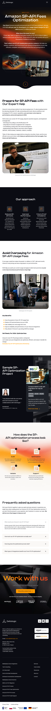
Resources (36, 670)
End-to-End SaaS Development (9, 673)
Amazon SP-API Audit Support (9, 695)
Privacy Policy (5, 704)
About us (36, 673)
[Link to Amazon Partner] (42, 630)
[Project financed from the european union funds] (20, 708)
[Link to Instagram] (47, 621)
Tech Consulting (6, 667)
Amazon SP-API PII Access (8, 692)
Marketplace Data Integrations (9, 663)
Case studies (37, 667)
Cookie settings (14, 704)
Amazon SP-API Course (7, 686)
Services (36, 663)
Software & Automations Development (11, 676)
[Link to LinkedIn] (39, 621)
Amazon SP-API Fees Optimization (10, 689)
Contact (36, 676)
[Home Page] (7, 2)
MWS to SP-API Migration (8, 683)
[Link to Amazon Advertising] (42, 636)
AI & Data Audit (6, 670)
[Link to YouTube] (43, 621)
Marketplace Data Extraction (9, 679)
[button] (47, 2)
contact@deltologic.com (12, 638)
